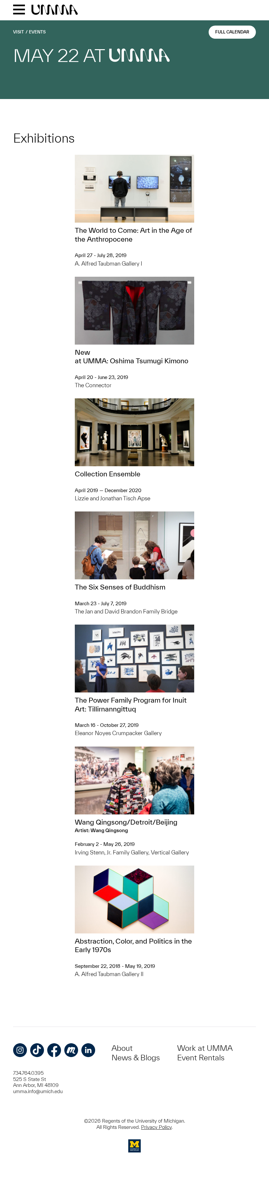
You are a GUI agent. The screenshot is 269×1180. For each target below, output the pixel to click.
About (122, 1048)
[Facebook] (54, 1050)
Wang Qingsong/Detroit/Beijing (126, 822)
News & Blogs (136, 1057)
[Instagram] (20, 1050)
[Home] (54, 10)
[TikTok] (37, 1050)
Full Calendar (232, 32)
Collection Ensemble (107, 474)
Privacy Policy (156, 1127)
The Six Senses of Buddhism (120, 587)
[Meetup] (71, 1050)
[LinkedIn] (88, 1050)
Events (37, 32)
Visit (18, 32)
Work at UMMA (205, 1048)
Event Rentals (200, 1057)
